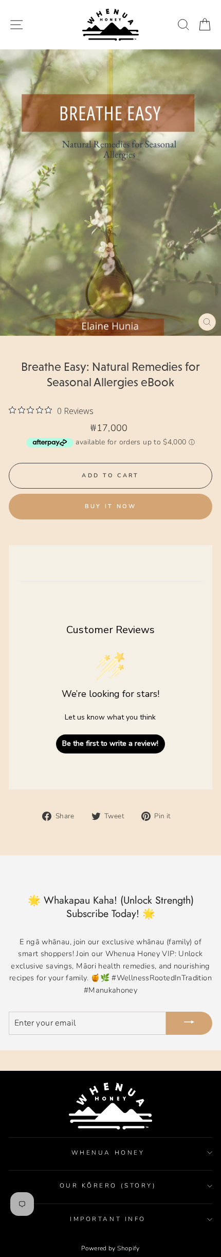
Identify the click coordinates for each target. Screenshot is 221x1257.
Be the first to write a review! (110, 743)
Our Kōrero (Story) (108, 1185)
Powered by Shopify (110, 1248)
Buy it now (111, 506)
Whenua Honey (107, 1152)
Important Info (107, 1219)
